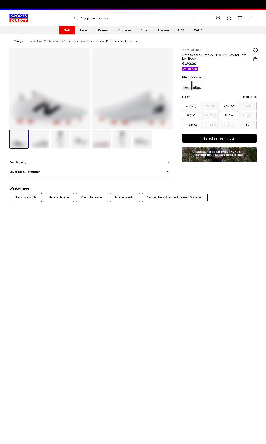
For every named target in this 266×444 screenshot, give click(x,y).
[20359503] (197, 85)
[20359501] (187, 85)
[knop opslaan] (217, 18)
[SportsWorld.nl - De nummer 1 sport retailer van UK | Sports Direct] (18, 18)
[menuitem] (67, 30)
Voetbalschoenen (53, 41)
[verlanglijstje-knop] (240, 18)
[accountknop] (228, 18)
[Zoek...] (76, 18)
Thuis (27, 41)
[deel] (255, 59)
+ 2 (248, 125)
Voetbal (37, 41)
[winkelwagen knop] (251, 18)
